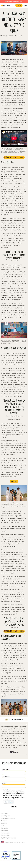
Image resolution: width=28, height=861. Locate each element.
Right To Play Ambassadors (8, 838)
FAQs (2, 825)
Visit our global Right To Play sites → (15, 842)
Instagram (8, 846)
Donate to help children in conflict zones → (14, 1)
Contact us (4, 823)
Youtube (14, 846)
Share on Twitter (11, 36)
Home (5, 5)
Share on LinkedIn (18, 36)
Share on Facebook (3, 36)
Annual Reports (5, 816)
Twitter (5, 846)
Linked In (11, 846)
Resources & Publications (8, 818)
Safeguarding (4, 828)
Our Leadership (5, 833)
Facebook (2, 846)
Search (13, 5)
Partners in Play (5, 835)
